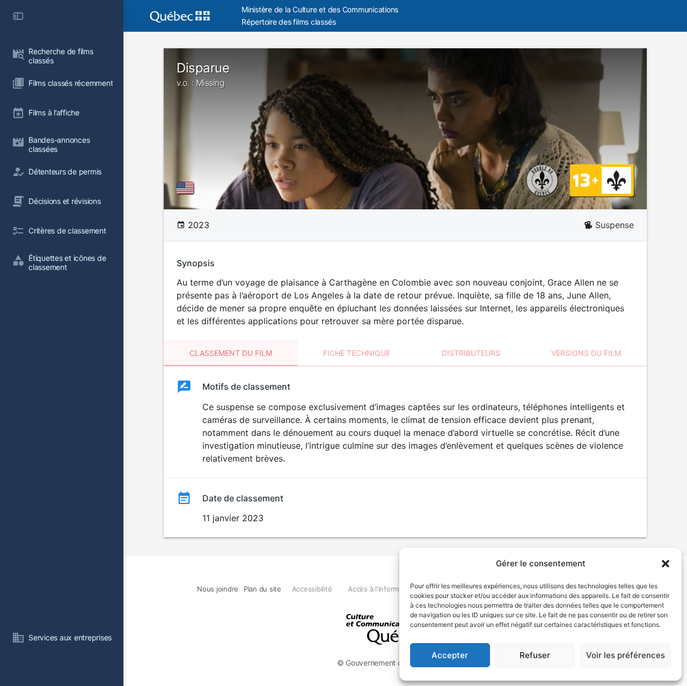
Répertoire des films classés (288, 21)
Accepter (450, 655)
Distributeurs (471, 352)
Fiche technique (356, 352)
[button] (665, 563)
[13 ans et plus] (585, 179)
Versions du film (586, 352)
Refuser (535, 655)
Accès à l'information (381, 589)
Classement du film (230, 352)
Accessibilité (312, 589)
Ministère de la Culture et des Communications (320, 9)
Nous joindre (217, 589)
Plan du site (262, 589)
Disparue (203, 74)
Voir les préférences (625, 655)
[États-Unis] (187, 187)
